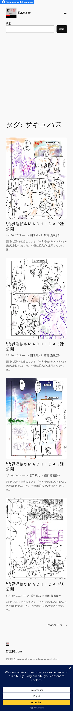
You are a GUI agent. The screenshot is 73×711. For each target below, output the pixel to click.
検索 (8, 23)
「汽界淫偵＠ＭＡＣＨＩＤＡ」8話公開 (35, 346)
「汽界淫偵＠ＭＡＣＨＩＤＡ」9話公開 (35, 226)
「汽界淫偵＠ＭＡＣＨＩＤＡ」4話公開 (35, 587)
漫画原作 (55, 235)
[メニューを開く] (65, 13)
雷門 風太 (35, 235)
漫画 (46, 235)
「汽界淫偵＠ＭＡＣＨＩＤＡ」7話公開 (35, 466)
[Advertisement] (36, 76)
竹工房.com (24, 12)
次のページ (57, 625)
